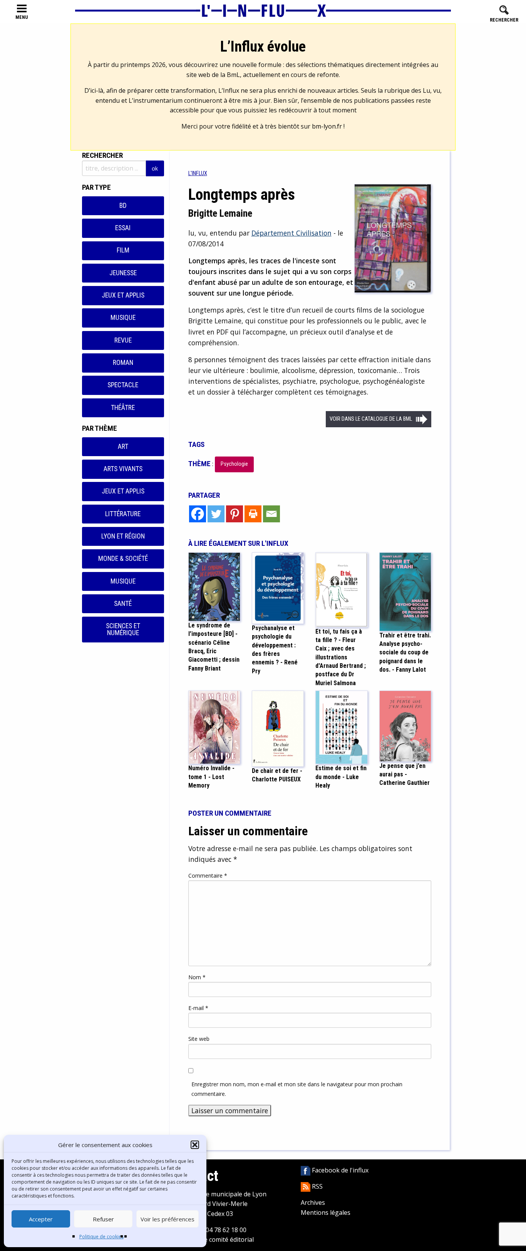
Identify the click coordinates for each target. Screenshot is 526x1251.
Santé (123, 603)
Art (123, 446)
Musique (123, 317)
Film (123, 250)
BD (123, 205)
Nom (197, 977)
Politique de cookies (101, 1236)
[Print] (253, 513)
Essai (123, 228)
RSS (316, 1186)
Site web (198, 1038)
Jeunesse (123, 273)
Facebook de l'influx (339, 1170)
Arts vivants (123, 469)
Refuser (103, 1219)
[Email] (271, 513)
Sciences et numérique (123, 629)
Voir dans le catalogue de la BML (371, 419)
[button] (195, 1145)
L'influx (197, 173)
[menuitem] (197, 173)
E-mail (198, 1008)
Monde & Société (123, 558)
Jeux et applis (123, 295)
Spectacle (122, 385)
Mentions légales (325, 1212)
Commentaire (207, 875)
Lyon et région (123, 536)
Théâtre (123, 407)
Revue (123, 340)
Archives (313, 1202)
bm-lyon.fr (327, 126)
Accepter (41, 1219)
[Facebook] (197, 513)
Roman (123, 362)
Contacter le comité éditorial (213, 1239)
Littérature (123, 514)
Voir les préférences (167, 1219)
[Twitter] (216, 513)
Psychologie (234, 464)
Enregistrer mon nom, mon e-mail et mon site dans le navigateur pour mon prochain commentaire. (296, 1088)
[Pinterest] (234, 513)
